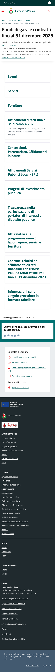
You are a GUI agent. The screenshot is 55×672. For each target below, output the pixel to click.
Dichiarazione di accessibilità (13, 639)
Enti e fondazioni (9, 442)
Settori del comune (10, 458)
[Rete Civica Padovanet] (27, 425)
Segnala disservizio (10, 613)
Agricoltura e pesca (10, 476)
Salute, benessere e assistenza (15, 521)
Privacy (5, 628)
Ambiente (6, 480)
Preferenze (32, 666)
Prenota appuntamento (11, 608)
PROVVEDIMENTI (9, 45)
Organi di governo (9, 446)
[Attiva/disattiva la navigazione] (2, 10)
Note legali (6, 634)
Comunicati (6, 551)
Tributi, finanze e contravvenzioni (15, 525)
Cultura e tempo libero (11, 501)
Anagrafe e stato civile (11, 484)
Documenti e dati (9, 438)
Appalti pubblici (8, 488)
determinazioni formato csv (13, 57)
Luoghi (4, 573)
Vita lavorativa (8, 533)
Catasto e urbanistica (10, 496)
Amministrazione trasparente (20, 20)
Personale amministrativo (12, 450)
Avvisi (4, 547)
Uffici (4, 462)
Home (4, 20)
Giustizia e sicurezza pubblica (14, 509)
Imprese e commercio (11, 513)
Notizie (4, 555)
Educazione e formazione (12, 505)
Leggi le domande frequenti (13, 603)
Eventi (4, 569)
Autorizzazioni (7, 492)
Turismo (5, 529)
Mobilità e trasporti (10, 517)
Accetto (47, 666)
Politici (4, 454)
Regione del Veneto (10, 3)
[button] (49, 10)
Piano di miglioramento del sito (15, 598)
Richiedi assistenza (10, 618)
